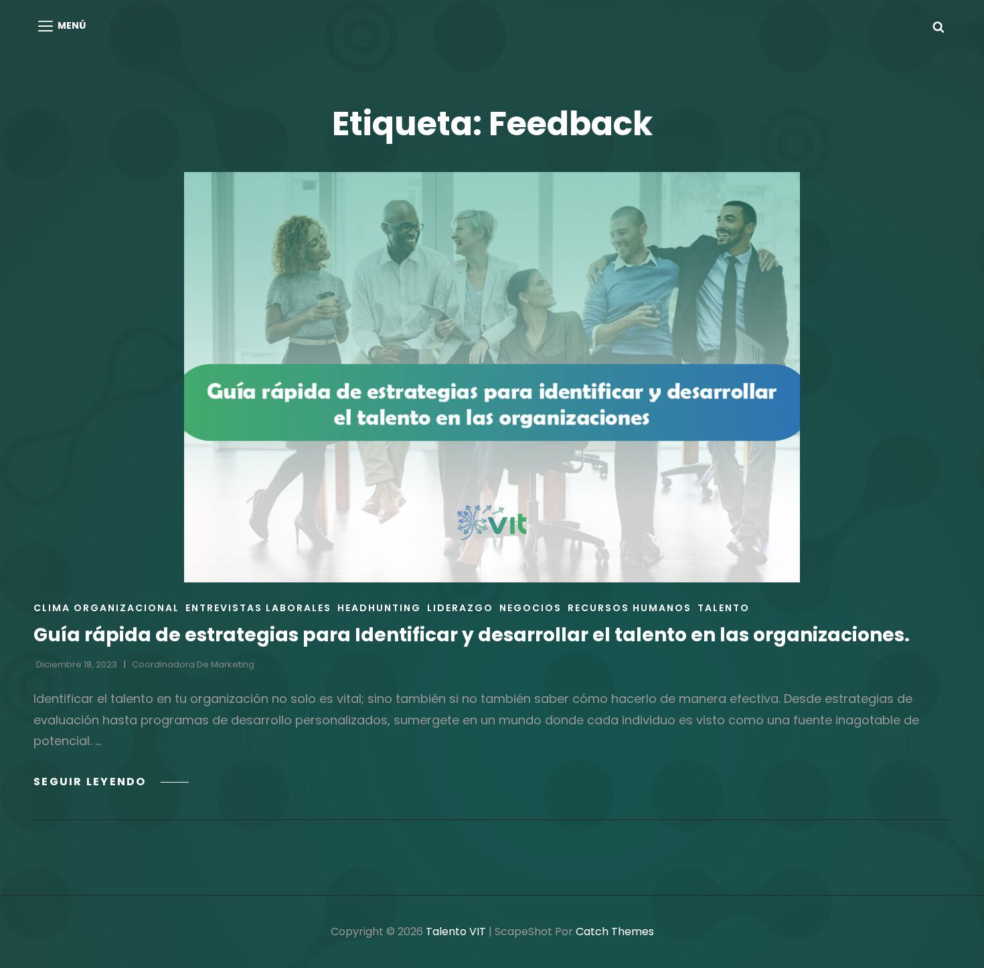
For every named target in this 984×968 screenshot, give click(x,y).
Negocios (530, 608)
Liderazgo (460, 608)
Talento (724, 608)
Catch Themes (615, 931)
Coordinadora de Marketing (193, 664)
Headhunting (379, 608)
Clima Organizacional (106, 608)
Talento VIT (456, 931)
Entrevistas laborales (258, 608)
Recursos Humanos (629, 608)
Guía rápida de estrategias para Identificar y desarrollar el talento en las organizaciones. (471, 635)
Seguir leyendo (111, 781)
